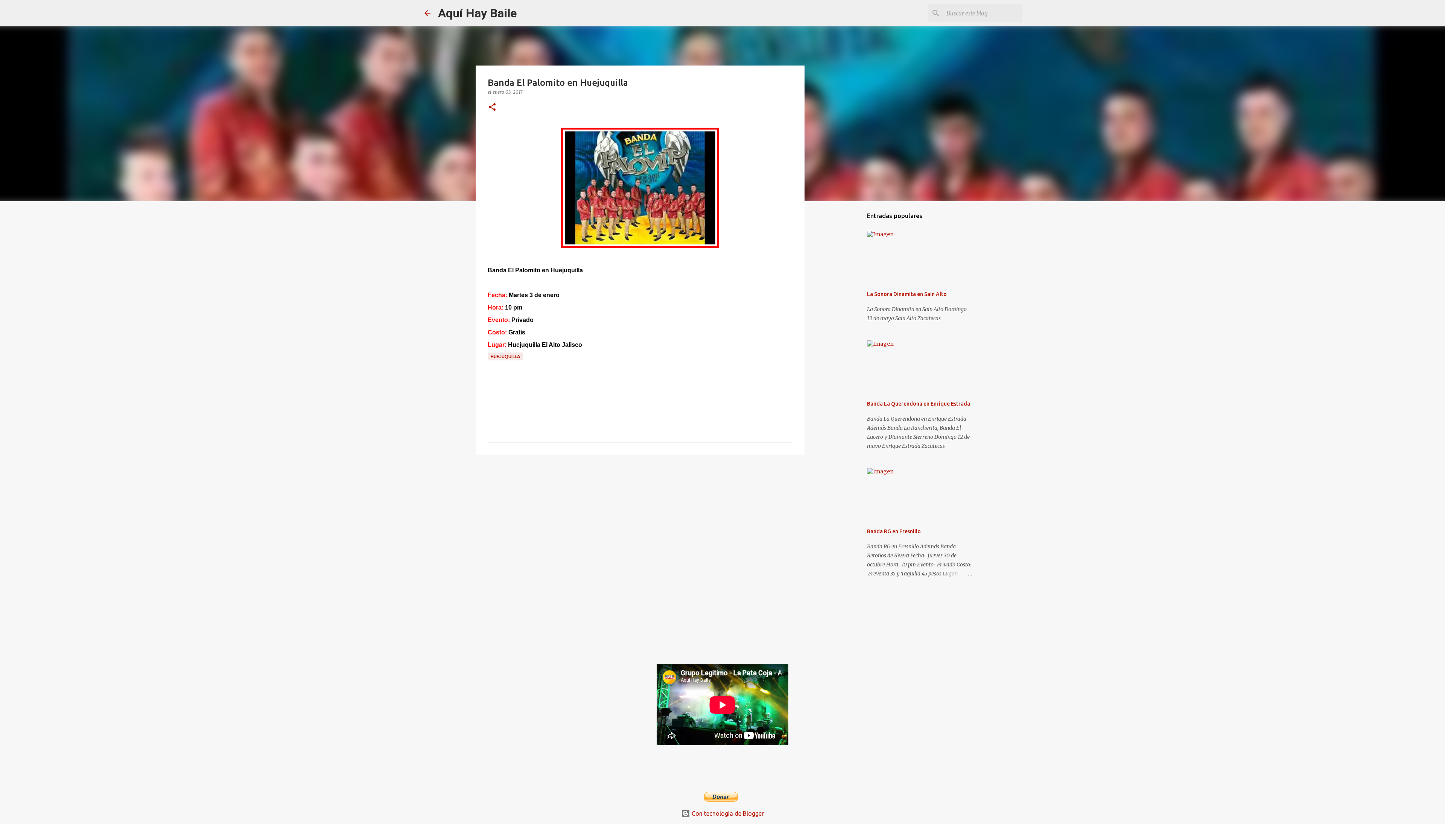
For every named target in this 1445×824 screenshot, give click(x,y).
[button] (492, 107)
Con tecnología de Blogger (727, 813)
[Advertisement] (640, 518)
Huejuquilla (505, 356)
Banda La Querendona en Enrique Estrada (918, 404)
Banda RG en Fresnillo (894, 531)
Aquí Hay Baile (477, 13)
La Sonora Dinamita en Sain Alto (907, 294)
